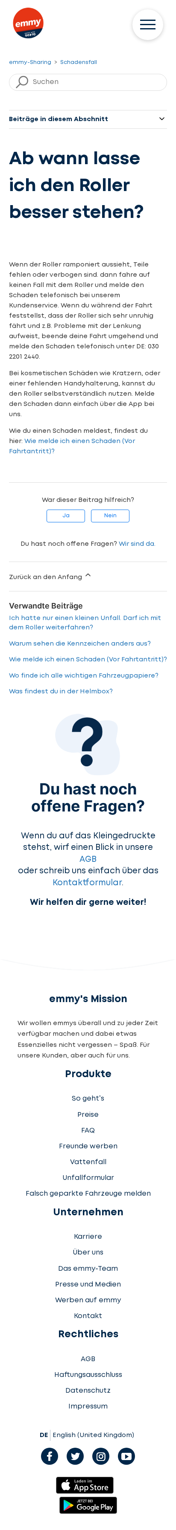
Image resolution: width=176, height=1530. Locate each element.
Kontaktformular (87, 883)
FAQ (88, 1130)
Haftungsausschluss (88, 1375)
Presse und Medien (88, 1284)
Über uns (88, 1252)
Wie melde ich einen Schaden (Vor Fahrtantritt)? (88, 660)
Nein (110, 515)
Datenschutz (88, 1391)
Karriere (88, 1237)
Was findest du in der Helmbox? (61, 692)
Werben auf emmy (88, 1300)
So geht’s (88, 1098)
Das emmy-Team (88, 1269)
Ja (66, 515)
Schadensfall (78, 62)
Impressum (88, 1406)
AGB (88, 859)
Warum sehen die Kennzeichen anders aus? (80, 644)
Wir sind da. (137, 544)
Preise (88, 1115)
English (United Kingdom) (93, 1435)
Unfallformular (88, 1178)
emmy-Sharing (30, 62)
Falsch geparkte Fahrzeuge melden (88, 1194)
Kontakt (88, 1316)
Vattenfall (88, 1162)
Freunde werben (88, 1146)
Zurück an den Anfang (46, 577)
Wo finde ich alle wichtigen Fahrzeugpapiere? (83, 676)
